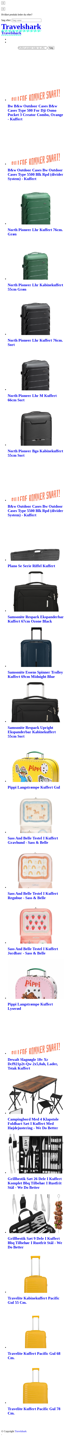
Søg (51, 48)
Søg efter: (6, 20)
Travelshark (21, 1431)
